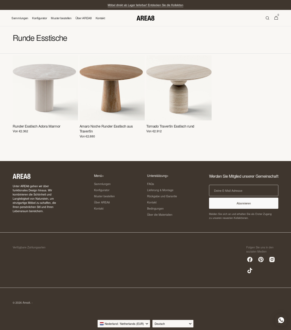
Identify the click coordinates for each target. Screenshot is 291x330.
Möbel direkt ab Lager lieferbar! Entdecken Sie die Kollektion (145, 5)
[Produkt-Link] (45, 97)
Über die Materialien (159, 215)
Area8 (26, 302)
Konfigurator (101, 190)
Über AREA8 (102, 202)
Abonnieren (244, 203)
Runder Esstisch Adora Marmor (36, 126)
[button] (267, 18)
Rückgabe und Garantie (162, 196)
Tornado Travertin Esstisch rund (170, 126)
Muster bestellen (104, 196)
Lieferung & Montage (160, 190)
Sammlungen (102, 184)
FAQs (150, 184)
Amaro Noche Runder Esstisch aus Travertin (106, 129)
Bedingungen (155, 208)
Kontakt (99, 208)
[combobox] (123, 324)
